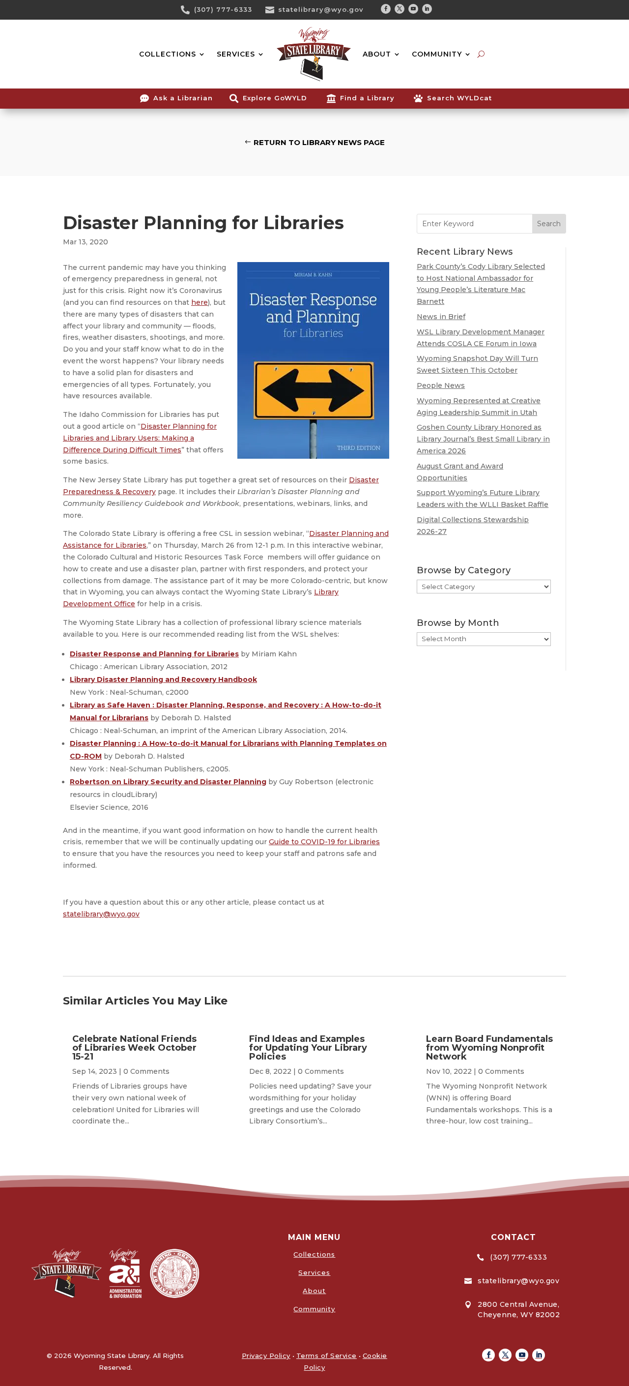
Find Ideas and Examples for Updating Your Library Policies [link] (308, 1047)
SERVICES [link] (236, 54)
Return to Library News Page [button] (319, 142)
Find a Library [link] (367, 98)
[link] (189, 9)
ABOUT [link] (377, 54)
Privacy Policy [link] (266, 1355)
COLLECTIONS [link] (167, 54)
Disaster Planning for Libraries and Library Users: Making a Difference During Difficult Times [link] (140, 438)
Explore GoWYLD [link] (275, 98)
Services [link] (314, 1272)
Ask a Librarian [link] (183, 98)
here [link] (199, 302)
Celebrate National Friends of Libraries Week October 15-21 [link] (134, 1047)
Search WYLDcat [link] (459, 98)
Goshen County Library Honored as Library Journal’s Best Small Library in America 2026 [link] (483, 439)
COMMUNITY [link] (437, 54)
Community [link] (314, 1309)
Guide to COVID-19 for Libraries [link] (324, 841)
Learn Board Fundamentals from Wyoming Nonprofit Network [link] (489, 1047)
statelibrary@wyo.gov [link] (321, 9)
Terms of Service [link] (326, 1355)
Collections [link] (314, 1254)
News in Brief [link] (441, 316)
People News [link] (441, 385)
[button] (386, 9)
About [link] (314, 1291)
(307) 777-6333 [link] (223, 9)
